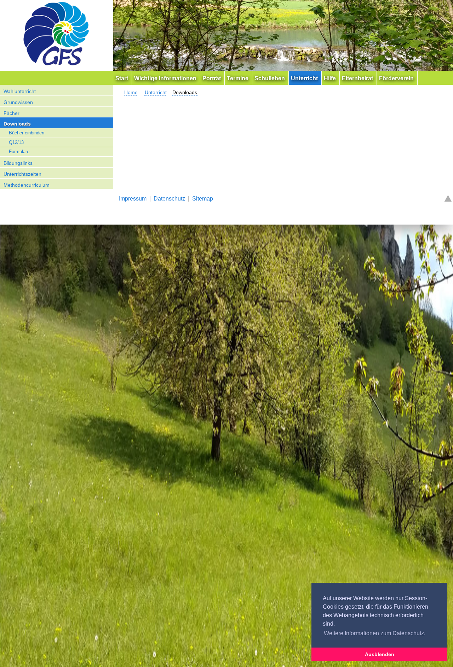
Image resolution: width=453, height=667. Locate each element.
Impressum (133, 199)
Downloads (17, 124)
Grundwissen (18, 102)
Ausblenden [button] (379, 654)
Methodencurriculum (27, 185)
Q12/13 (16, 142)
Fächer (11, 113)
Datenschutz (169, 199)
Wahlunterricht (20, 91)
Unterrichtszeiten (22, 174)
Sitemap (202, 199)
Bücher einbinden (26, 132)
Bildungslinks (18, 163)
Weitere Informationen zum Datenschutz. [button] (374, 633)
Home (131, 92)
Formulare (19, 151)
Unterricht (156, 92)
